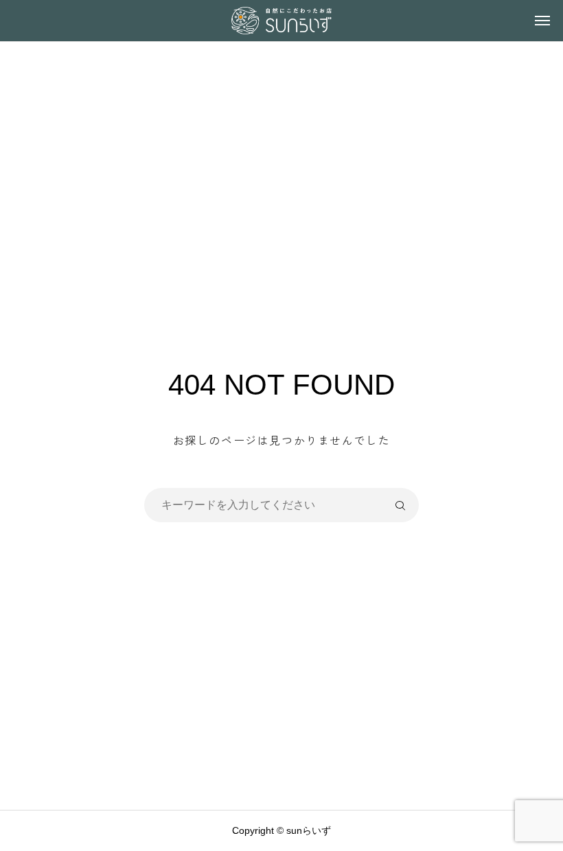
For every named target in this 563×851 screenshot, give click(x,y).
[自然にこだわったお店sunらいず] (281, 20)
